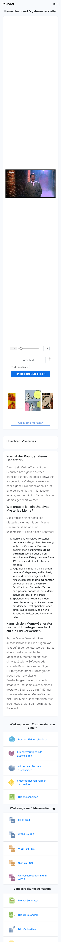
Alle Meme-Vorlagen (30, 422)
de (54, 4)
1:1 (46, 348)
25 (13, 348)
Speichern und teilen (31, 373)
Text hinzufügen (19, 367)
